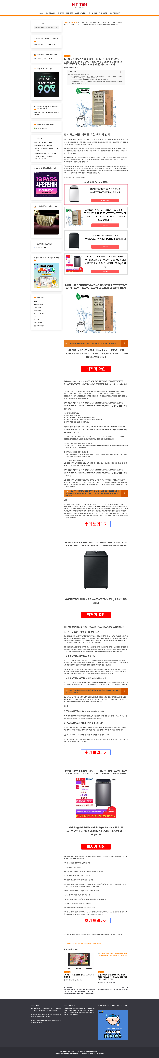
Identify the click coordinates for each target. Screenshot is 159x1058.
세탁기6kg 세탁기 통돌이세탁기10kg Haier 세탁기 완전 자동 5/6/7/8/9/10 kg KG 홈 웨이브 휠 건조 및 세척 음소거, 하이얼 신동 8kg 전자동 (97, 82)
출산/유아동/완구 (115, 13)
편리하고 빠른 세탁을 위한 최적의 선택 (79, 74)
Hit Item (79, 4)
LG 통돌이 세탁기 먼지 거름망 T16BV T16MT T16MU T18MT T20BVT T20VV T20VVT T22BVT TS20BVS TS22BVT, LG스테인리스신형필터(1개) (97, 77)
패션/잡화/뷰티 (50, 13)
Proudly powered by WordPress (67, 1053)
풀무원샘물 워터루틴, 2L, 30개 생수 (45, 153)
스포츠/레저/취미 (80, 13)
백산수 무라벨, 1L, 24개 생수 (43, 145)
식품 (89, 13)
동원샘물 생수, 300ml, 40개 (43, 142)
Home (41, 13)
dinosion (79, 68)
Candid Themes (98, 1053)
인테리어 (94, 13)
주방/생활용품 (103, 13)
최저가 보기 (105, 225)
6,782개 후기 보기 (105, 200)
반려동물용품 (69, 13)
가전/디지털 (60, 13)
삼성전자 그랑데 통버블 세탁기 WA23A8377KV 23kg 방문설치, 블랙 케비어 (90, 79)
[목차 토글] (121, 72)
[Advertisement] (96, 40)
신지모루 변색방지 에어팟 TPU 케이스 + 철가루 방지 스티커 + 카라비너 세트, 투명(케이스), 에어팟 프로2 (112, 977)
